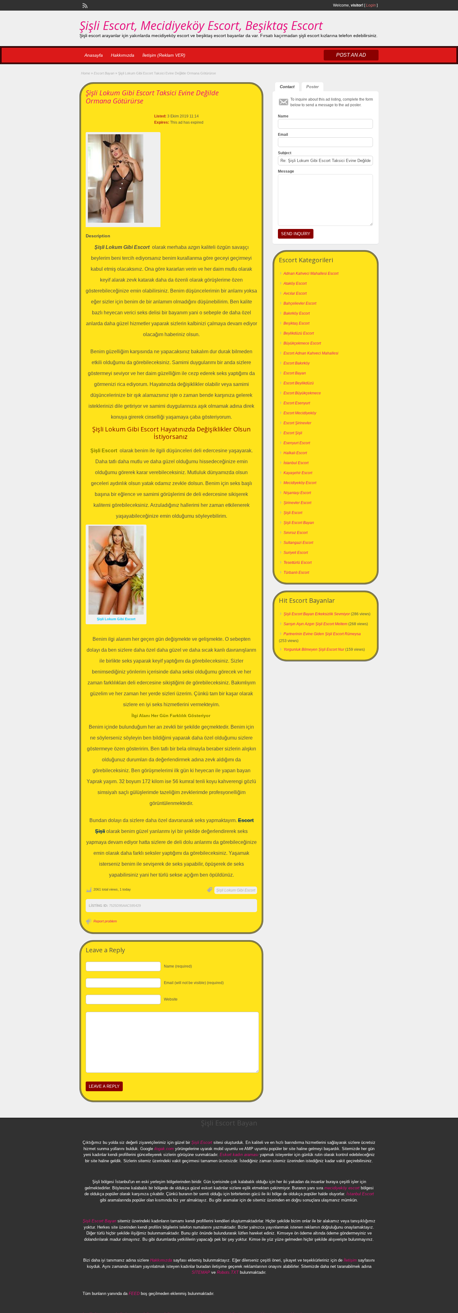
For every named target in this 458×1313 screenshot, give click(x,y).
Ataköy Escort (295, 283)
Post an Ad (351, 55)
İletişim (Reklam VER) (163, 55)
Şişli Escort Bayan (299, 523)
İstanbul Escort (296, 463)
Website (171, 999)
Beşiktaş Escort (296, 323)
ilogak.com (164, 1148)
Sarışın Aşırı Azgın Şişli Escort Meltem (315, 624)
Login (371, 5)
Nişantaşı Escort (297, 493)
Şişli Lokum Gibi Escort (235, 890)
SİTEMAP (201, 1272)
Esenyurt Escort (297, 443)
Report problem (105, 921)
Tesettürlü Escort (298, 562)
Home (85, 73)
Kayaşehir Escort (298, 473)
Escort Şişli (293, 433)
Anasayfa (93, 55)
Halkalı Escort (295, 453)
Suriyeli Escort (296, 552)
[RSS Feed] (84, 4)
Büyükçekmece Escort (302, 343)
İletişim (350, 1260)
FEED (134, 1293)
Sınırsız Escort (296, 532)
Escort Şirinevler (297, 423)
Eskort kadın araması (239, 1154)
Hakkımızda (122, 55)
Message (286, 171)
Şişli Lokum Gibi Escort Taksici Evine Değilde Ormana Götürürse (152, 96)
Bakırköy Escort (297, 313)
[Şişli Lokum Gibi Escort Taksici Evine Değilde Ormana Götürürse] (123, 178)
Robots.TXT (228, 1272)
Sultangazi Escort (298, 542)
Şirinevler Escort (297, 503)
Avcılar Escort (295, 293)
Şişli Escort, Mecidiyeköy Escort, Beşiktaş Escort (201, 25)
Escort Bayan (104, 73)
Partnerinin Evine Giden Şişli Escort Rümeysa (322, 634)
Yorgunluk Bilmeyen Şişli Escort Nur (314, 649)
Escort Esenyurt (297, 403)
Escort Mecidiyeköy (300, 413)
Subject (284, 153)
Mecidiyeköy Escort (300, 483)
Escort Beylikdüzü (299, 383)
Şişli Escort (293, 513)
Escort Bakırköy (297, 363)
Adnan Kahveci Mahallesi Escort (311, 273)
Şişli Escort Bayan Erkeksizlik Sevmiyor (317, 614)
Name (283, 116)
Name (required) (178, 966)
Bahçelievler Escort (300, 303)
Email (283, 134)
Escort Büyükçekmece (302, 393)
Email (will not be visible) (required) (194, 983)
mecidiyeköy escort (342, 1188)
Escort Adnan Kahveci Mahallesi (311, 353)
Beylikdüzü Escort (299, 333)
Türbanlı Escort (296, 572)
